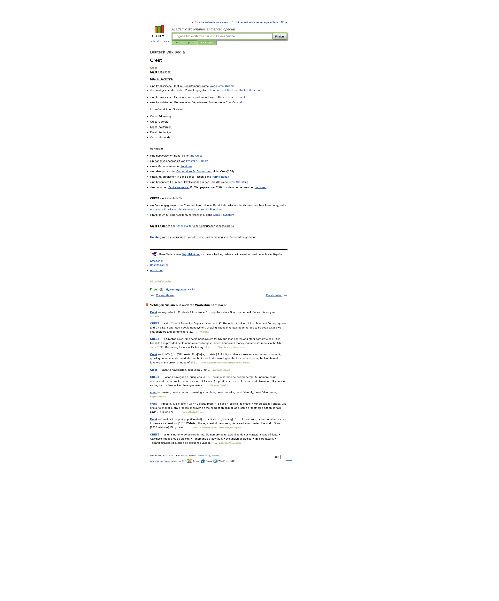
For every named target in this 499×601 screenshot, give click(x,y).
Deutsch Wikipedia (184, 42)
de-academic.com (159, 41)
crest (153, 392)
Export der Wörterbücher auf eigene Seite (255, 22)
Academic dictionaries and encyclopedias (204, 29)
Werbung (215, 455)
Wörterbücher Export (160, 461)
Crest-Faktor (274, 295)
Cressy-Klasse (165, 295)
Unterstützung (203, 455)
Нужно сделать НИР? (180, 289)
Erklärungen (206, 42)
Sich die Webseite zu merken (211, 22)
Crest (153, 312)
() (226, 85)
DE (283, 22)
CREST (154, 323)
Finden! (280, 36)
